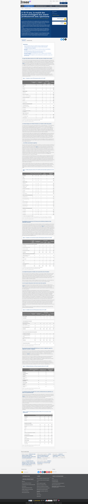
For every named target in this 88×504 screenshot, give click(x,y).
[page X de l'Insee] (44, 472)
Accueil (22, 8)
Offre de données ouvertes (25, 492)
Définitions (23, 481)
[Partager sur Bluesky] (61, 39)
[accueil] (22, 6)
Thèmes (64, 3)
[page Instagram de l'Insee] (40, 472)
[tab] (23, 41)
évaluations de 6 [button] (32, 126)
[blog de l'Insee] (49, 472)
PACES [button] (48, 153)
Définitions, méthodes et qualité (41, 6)
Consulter (23, 40)
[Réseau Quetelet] (36, 501)
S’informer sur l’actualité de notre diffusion (42, 486)
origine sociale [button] (43, 133)
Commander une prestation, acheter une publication (42, 491)
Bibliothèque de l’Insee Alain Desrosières (42, 489)
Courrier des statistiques (25, 490)
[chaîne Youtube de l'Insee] (47, 472)
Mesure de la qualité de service (56, 484)
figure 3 (43, 226)
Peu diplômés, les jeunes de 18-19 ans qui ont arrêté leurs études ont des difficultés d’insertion (37, 49)
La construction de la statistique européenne (58, 483)
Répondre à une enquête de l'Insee (41, 484)
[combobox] (57, 3)
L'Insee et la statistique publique (60, 6)
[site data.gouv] (49, 501)
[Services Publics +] (56, 501)
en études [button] (31, 61)
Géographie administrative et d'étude (27, 487)
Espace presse (39, 496)
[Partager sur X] (65, 39)
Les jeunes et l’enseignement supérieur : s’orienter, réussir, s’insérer (58, 455)
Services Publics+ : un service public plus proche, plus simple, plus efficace (58, 486)
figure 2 (37, 146)
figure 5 (28, 353)
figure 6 (24, 396)
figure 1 (24, 63)
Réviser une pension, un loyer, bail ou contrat (43, 478)
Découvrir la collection (56, 15)
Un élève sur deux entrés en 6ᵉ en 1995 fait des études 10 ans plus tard (44, 462)
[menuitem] (22, 6)
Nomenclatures (24, 486)
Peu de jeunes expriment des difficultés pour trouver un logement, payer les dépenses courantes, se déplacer (37, 53)
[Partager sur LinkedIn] (63, 39)
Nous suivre (38, 493)
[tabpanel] (38, 99)
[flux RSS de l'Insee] (51, 472)
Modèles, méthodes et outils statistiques (27, 489)
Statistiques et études (29, 6)
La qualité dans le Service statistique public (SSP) (28, 484)
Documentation (29, 40)
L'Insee (53, 478)
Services (51, 6)
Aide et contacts (39, 494)
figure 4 (24, 285)
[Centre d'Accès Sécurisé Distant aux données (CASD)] (43, 501)
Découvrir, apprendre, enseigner (41, 483)
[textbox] (54, 3)
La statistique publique (55, 481)
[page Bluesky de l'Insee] (38, 472)
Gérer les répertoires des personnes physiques (43, 487)
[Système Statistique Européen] (30, 501)
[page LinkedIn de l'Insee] (43, 472)
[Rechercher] (61, 3)
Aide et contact (54, 471)
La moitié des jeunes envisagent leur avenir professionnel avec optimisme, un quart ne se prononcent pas (38, 55)
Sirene (37, 481)
